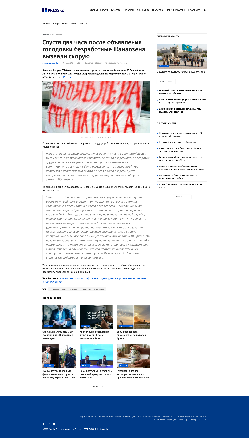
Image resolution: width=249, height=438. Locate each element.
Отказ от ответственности (148, 417)
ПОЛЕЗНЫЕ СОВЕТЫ (175, 10)
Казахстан (89, 63)
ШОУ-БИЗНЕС (194, 10)
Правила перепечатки (195, 420)
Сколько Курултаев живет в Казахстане (177, 142)
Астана (74, 23)
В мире (56, 23)
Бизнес (65, 23)
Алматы (83, 23)
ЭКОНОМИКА (143, 10)
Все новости (57, 35)
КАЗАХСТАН (116, 10)
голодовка (85, 289)
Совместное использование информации (116, 417)
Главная (45, 35)
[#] (53, 9)
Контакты (200, 417)
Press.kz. (68, 77)
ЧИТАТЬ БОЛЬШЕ (166, 81)
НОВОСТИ (129, 10)
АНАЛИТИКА (157, 10)
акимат (73, 289)
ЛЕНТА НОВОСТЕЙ (166, 123)
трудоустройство (58, 289)
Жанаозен (99, 289)
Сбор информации (87, 417)
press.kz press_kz (50, 63)
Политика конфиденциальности (168, 420)
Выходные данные (186, 417)
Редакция (166, 417)
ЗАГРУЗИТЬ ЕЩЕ (96, 387)
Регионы (46, 23)
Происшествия (111, 63)
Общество (99, 63)
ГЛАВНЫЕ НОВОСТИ (98, 10)
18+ (174, 417)
